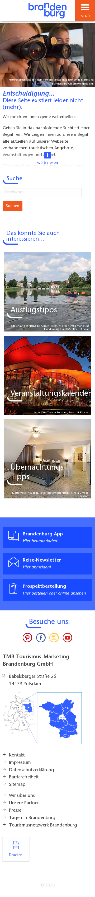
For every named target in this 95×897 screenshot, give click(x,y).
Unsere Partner (24, 803)
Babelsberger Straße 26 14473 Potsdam (32, 680)
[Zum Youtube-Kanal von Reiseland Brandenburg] (67, 639)
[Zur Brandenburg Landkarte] (42, 721)
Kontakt (17, 755)
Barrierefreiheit (24, 777)
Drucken (15, 855)
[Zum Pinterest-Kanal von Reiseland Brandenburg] (27, 639)
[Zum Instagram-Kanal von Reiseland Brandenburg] (54, 639)
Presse (15, 810)
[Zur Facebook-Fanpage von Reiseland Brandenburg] (41, 639)
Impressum (20, 762)
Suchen (12, 206)
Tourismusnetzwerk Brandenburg (43, 825)
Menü (85, 16)
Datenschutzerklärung (31, 770)
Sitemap (17, 784)
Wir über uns (22, 795)
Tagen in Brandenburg (32, 818)
